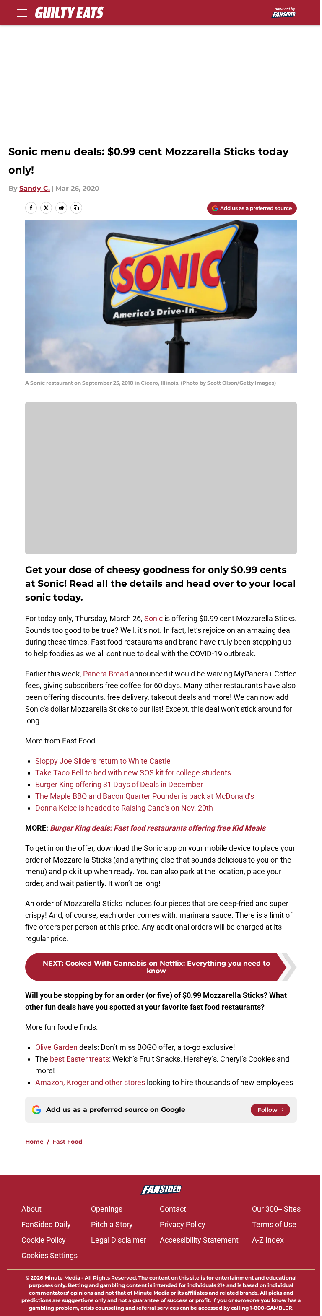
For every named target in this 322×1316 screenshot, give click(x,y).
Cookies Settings (49, 1255)
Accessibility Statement (199, 1240)
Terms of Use (274, 1224)
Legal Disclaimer (118, 1240)
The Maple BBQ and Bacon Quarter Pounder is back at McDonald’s (144, 796)
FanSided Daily (46, 1224)
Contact (173, 1209)
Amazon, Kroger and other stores (90, 1082)
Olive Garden (56, 1047)
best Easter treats (79, 1058)
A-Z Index (268, 1240)
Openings (106, 1209)
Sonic (153, 618)
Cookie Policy (43, 1240)
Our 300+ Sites (276, 1209)
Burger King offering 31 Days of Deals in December (119, 784)
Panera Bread (105, 673)
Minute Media (62, 1278)
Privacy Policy (182, 1224)
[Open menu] (22, 13)
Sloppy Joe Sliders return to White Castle (103, 760)
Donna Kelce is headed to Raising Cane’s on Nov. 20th (124, 807)
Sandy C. (34, 188)
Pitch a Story (112, 1224)
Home (34, 1141)
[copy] (76, 208)
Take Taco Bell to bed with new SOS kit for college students (133, 772)
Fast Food (67, 1141)
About (31, 1209)
